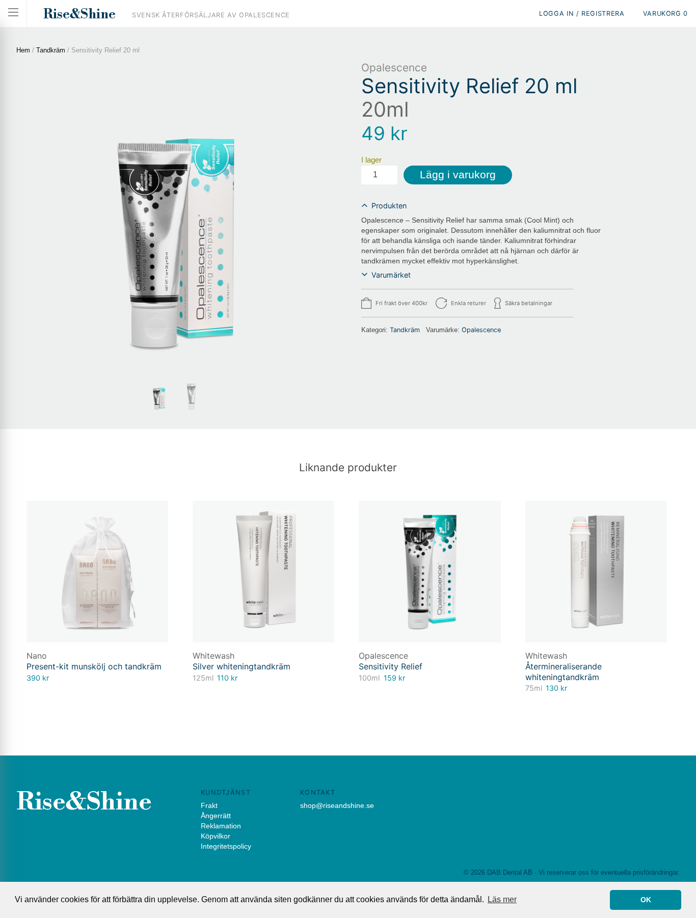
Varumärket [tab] (391, 275)
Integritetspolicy (226, 846)
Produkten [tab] (389, 205)
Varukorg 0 (665, 13)
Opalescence (394, 67)
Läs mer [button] (502, 899)
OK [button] (645, 900)
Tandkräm (50, 50)
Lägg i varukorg (458, 174)
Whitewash (213, 656)
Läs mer (139, 518)
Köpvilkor (215, 836)
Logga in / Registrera (581, 13)
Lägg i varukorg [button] (460, 518)
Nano (36, 656)
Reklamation (221, 826)
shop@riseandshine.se (337, 805)
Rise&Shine (79, 14)
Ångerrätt (216, 816)
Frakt (209, 805)
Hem (23, 50)
